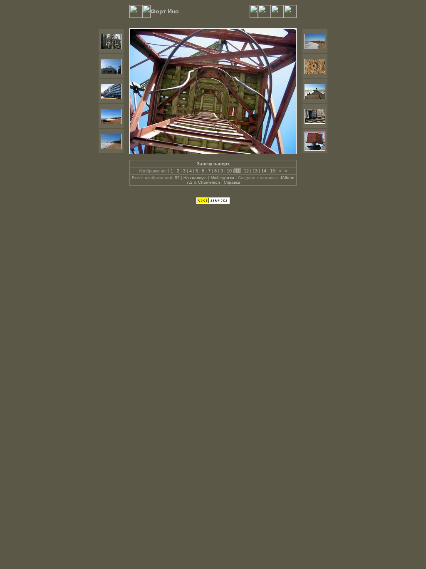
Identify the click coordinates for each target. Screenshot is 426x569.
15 (272, 170)
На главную (195, 177)
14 (263, 170)
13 (255, 170)
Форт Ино (165, 11)
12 (246, 170)
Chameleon (209, 182)
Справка (232, 182)
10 (229, 170)
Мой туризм (222, 177)
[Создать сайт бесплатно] (213, 202)
